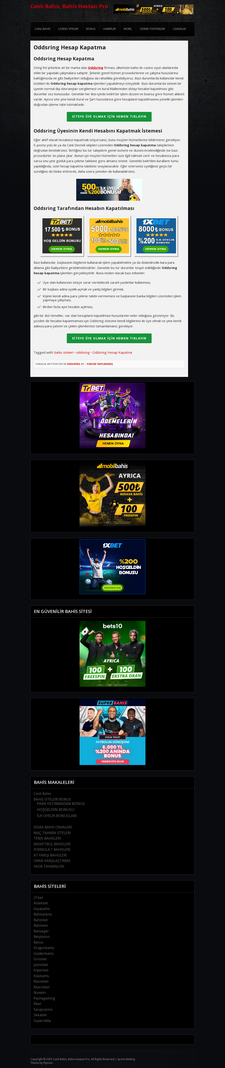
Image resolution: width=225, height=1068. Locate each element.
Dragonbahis (44, 948)
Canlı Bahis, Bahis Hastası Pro (69, 6)
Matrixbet (42, 987)
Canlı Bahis (42, 793)
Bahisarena (43, 914)
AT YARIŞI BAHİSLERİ (50, 855)
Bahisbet (41, 920)
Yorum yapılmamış (100, 364)
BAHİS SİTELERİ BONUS (52, 799)
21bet (38, 897)
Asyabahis (42, 909)
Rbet (37, 1004)
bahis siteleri (63, 352)
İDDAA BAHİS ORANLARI (53, 827)
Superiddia (42, 1020)
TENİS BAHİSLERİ (47, 838)
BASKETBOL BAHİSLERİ (52, 844)
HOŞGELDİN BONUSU (55, 809)
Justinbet (41, 964)
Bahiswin (41, 925)
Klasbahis (41, 976)
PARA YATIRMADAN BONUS (61, 803)
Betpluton (42, 936)
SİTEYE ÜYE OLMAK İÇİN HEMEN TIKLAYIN (109, 116)
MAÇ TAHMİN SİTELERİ (52, 833)
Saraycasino (43, 1009)
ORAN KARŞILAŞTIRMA (52, 860)
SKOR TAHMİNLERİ (49, 866)
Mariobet (41, 981)
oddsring (83, 352)
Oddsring (73, 364)
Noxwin (40, 992)
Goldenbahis (44, 953)
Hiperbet (41, 970)
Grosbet (40, 959)
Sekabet (40, 1015)
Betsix (39, 942)
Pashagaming (44, 998)
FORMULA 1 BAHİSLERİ (52, 849)
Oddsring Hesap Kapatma (112, 352)
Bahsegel (41, 931)
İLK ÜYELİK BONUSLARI (57, 815)
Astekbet (41, 903)
